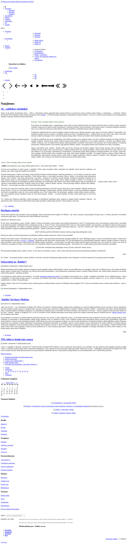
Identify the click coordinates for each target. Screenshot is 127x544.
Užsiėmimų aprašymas (8, 463)
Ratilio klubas (5, 495)
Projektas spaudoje (7, 470)
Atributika (4, 431)
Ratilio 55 (4, 424)
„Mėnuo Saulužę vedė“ (119, 312)
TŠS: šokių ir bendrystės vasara (17, 339)
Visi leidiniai (5, 416)
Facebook (8, 530)
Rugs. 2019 (9, 382)
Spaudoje (4, 449)
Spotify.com (4, 484)
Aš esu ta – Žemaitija (27, 240)
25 (25, 371)
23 (20, 371)
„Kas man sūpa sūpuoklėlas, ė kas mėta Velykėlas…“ (21, 364)
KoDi (43, 115)
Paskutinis (8, 375)
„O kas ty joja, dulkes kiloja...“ (14, 361)
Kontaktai (4, 434)
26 (27, 371)
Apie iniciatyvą (5, 460)
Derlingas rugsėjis (10, 210)
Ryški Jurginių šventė (11, 362)
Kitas (6, 373)
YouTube (8, 533)
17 (6, 371)
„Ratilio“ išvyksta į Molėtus (15, 299)
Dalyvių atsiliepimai (7, 466)
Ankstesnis (8, 369)
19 (11, 371)
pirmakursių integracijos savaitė (50, 276)
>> (17, 382)
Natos (2, 499)
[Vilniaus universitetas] (10, 509)
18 (8, 371)
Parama (3, 427)
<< (3, 382)
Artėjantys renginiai (7, 445)
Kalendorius (4, 502)
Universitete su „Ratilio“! (14, 261)
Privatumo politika (111, 539)
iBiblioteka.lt (5, 488)
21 (15, 371)
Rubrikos (4, 442)
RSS (6, 535)
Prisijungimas (5, 506)
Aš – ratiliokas (9, 206)
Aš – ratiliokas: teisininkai (14, 109)
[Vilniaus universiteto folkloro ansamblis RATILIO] (17, 1)
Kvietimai (8, 295)
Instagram (8, 532)
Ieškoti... (3, 515)
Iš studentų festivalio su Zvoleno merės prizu (19, 357)
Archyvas (4, 452)
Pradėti (7, 368)
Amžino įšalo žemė (11, 359)
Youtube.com (5, 481)
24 (22, 371)
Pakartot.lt (4, 477)
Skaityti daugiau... (6, 354)
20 (13, 371)
